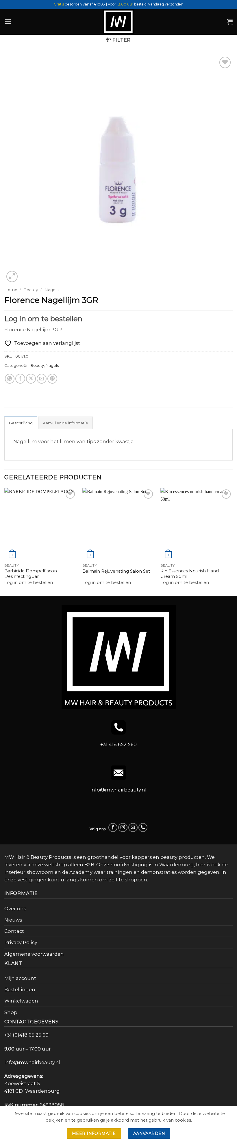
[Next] (232, 541)
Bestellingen (19, 989)
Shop (10, 1012)
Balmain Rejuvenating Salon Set (116, 571)
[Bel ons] (143, 827)
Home (10, 289)
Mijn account (20, 978)
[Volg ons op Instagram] (122, 827)
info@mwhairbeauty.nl (118, 790)
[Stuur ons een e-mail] (133, 827)
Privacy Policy (20, 942)
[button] (8, 21)
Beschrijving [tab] (21, 423)
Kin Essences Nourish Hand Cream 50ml (189, 573)
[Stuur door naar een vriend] (42, 379)
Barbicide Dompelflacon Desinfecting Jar (30, 573)
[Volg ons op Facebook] (113, 827)
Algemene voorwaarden (34, 954)
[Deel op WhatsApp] (10, 379)
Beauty (30, 289)
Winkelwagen (21, 1001)
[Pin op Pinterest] (52, 379)
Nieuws (13, 920)
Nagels (52, 289)
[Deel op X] (31, 379)
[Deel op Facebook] (20, 379)
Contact (14, 931)
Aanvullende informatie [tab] (65, 423)
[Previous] (4, 541)
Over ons (15, 908)
